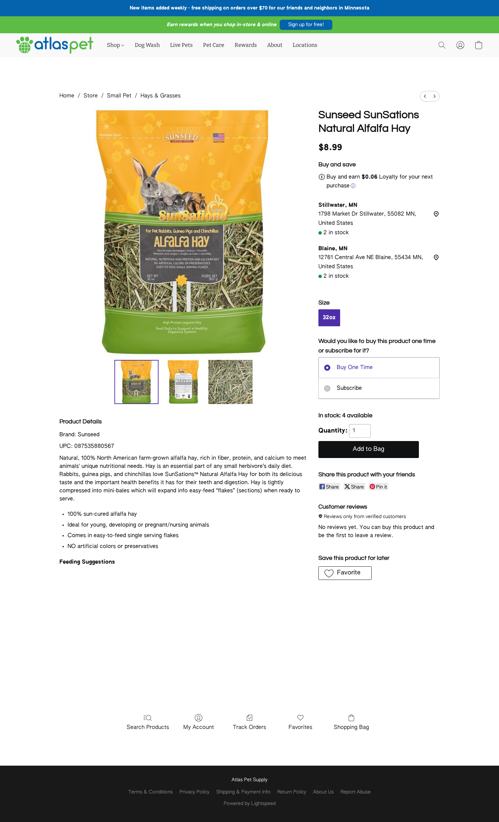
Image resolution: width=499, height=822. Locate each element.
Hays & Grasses (161, 96)
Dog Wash (147, 45)
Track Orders (249, 727)
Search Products (148, 727)
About (274, 45)
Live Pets (181, 45)
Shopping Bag (351, 727)
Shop (114, 45)
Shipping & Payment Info (243, 792)
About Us (323, 792)
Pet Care (213, 45)
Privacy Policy (194, 792)
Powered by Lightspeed (250, 803)
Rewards (246, 45)
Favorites (300, 727)
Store (91, 96)
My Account (198, 727)
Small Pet (119, 96)
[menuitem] (425, 96)
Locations (305, 45)
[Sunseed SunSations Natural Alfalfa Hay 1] (183, 382)
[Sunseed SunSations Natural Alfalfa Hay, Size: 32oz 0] (136, 382)
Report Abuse (355, 792)
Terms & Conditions (150, 792)
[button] (306, 25)
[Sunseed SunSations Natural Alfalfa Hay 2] (230, 382)
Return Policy (291, 792)
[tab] (183, 562)
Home (66, 96)
